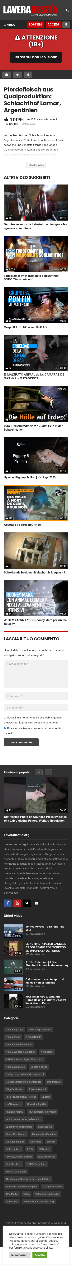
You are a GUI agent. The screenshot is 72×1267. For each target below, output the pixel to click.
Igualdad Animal (14, 1111)
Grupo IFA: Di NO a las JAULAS (25, 327)
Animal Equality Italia (40, 1029)
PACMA (51, 1141)
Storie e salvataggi (16, 1171)
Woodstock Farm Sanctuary (39, 1201)
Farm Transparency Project (21, 1097)
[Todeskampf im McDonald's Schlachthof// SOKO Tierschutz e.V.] (36, 254)
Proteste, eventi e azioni (19, 1156)
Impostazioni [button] (19, 1254)
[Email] (36, 903)
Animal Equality (14, 1029)
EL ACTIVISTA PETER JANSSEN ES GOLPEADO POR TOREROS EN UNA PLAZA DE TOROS (46, 947)
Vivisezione (12, 1201)
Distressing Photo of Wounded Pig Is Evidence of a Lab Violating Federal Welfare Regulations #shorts (35, 818)
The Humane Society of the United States (28, 1179)
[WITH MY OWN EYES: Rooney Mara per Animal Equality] (36, 598)
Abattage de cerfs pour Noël (22, 524)
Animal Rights (33, 1037)
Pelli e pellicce (13, 1149)
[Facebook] (8, 903)
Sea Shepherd (13, 1164)
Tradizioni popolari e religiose (21, 1186)
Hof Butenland (13, 1104)
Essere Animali (37, 1089)
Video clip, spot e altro (47, 1194)
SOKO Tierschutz (36, 1164)
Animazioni (47, 1052)
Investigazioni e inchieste (42, 1111)
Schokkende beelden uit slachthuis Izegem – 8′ (35, 572)
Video (26, 1194)
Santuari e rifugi (46, 1156)
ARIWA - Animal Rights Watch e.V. (24, 1059)
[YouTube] (17, 903)
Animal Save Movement (19, 1044)
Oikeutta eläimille (15, 1141)
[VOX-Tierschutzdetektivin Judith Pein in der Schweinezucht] (36, 404)
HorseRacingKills (36, 1104)
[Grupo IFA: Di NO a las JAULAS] (36, 305)
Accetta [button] (40, 1254)
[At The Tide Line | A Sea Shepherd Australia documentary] (13, 967)
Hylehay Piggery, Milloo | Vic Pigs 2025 (29, 477)
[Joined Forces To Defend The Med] (13, 931)
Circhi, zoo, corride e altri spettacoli (25, 1074)
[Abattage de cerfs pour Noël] (36, 503)
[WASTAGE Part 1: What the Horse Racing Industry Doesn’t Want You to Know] (13, 1001)
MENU (11, 24)
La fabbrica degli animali (19, 1126)
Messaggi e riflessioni (44, 1134)
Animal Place (13, 1037)
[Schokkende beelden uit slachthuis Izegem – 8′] (36, 550)
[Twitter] (27, 903)
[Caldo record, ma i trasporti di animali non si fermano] (13, 984)
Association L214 (15, 1067)
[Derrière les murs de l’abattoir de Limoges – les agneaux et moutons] (36, 203)
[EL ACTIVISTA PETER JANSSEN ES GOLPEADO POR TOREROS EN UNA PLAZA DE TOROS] (13, 948)
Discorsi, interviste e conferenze (23, 1082)
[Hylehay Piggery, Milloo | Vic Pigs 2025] (36, 455)
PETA (30, 1149)
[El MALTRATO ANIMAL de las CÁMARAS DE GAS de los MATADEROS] (36, 353)
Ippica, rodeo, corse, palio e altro (23, 1119)
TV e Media (12, 1194)
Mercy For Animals (16, 1134)
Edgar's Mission (14, 1089)
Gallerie (45, 1097)
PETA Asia (44, 1149)
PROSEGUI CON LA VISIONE (36, 57)
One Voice (35, 1141)
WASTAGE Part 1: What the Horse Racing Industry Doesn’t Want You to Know (46, 1000)
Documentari (54, 1082)
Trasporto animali (52, 1186)
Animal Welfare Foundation (20, 1052)
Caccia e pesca (39, 1067)
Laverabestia (45, 1126)
